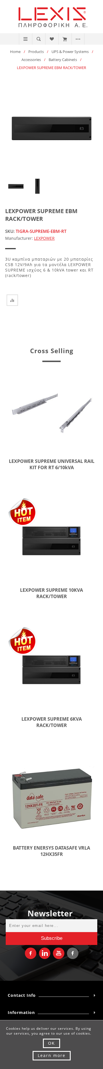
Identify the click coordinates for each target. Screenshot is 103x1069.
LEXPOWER (44, 238)
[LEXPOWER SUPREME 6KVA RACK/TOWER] (51, 670)
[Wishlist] (51, 39)
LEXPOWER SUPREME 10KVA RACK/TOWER (51, 593)
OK (51, 1043)
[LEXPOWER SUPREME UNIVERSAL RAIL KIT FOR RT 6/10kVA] (51, 412)
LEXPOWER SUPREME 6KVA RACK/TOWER (51, 722)
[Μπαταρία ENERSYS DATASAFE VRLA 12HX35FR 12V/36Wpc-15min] (51, 799)
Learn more (52, 1055)
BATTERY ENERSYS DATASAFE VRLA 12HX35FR (51, 851)
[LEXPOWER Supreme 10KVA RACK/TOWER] (51, 541)
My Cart (64, 39)
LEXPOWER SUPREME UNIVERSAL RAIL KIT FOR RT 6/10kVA (51, 464)
